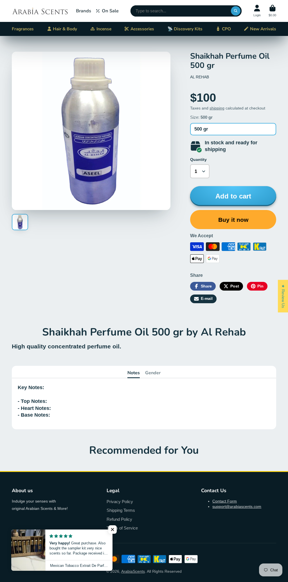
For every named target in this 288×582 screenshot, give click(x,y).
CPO (226, 29)
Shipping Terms (121, 510)
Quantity (198, 159)
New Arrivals (263, 29)
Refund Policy (119, 519)
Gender (153, 373)
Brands (83, 11)
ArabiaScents (133, 571)
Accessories (142, 29)
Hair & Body (65, 29)
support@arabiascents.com (236, 506)
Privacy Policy (120, 501)
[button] (112, 529)
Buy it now (233, 219)
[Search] (235, 11)
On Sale (110, 11)
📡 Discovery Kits (184, 29)
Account (257, 11)
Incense (103, 29)
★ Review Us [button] (283, 296)
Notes (133, 373)
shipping (217, 108)
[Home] (40, 11)
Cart (272, 11)
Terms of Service (122, 528)
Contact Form (224, 501)
